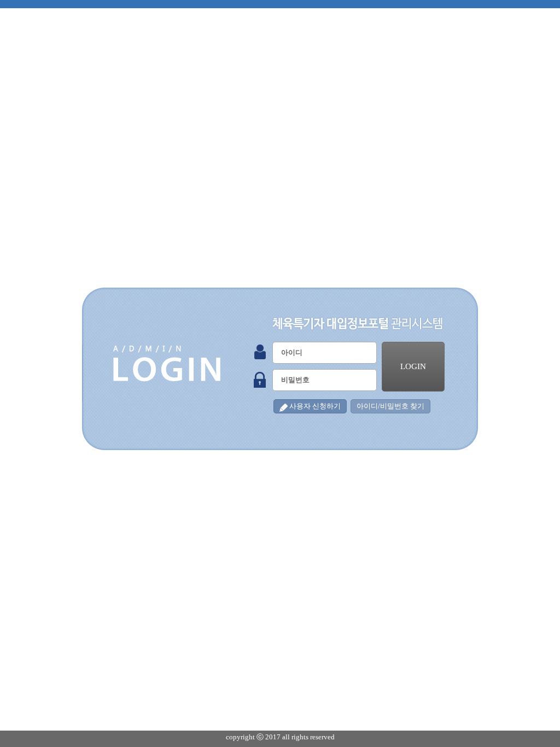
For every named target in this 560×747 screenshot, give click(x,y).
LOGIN (413, 366)
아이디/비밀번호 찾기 (390, 406)
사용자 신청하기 (315, 406)
